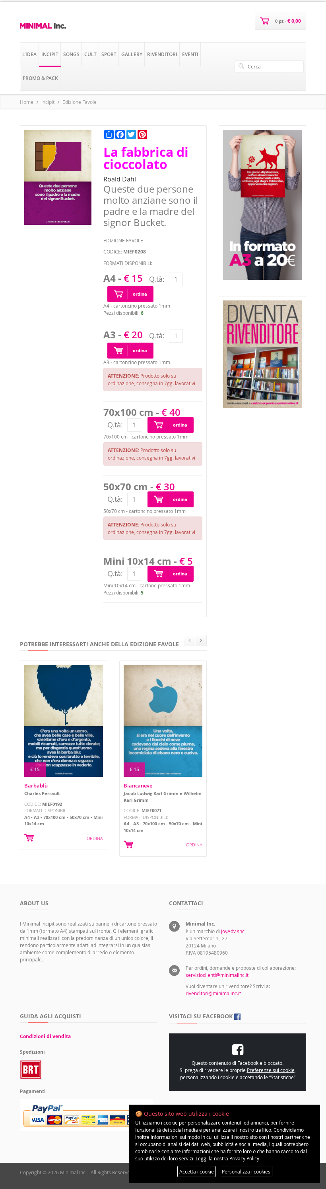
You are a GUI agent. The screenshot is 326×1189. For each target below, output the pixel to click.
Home (26, 102)
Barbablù (36, 785)
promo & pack (40, 78)
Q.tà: (157, 279)
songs (71, 54)
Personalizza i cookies (246, 1171)
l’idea (29, 54)
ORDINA (95, 838)
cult (90, 54)
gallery (131, 54)
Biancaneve (138, 785)
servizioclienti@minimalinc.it (217, 975)
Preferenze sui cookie (271, 1070)
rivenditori (162, 54)
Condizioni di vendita (45, 1036)
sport (108, 54)
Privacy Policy (244, 1158)
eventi (190, 54)
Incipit (47, 102)
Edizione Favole (79, 102)
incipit (49, 54)
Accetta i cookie (196, 1171)
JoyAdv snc (232, 931)
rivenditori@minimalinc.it (213, 993)
